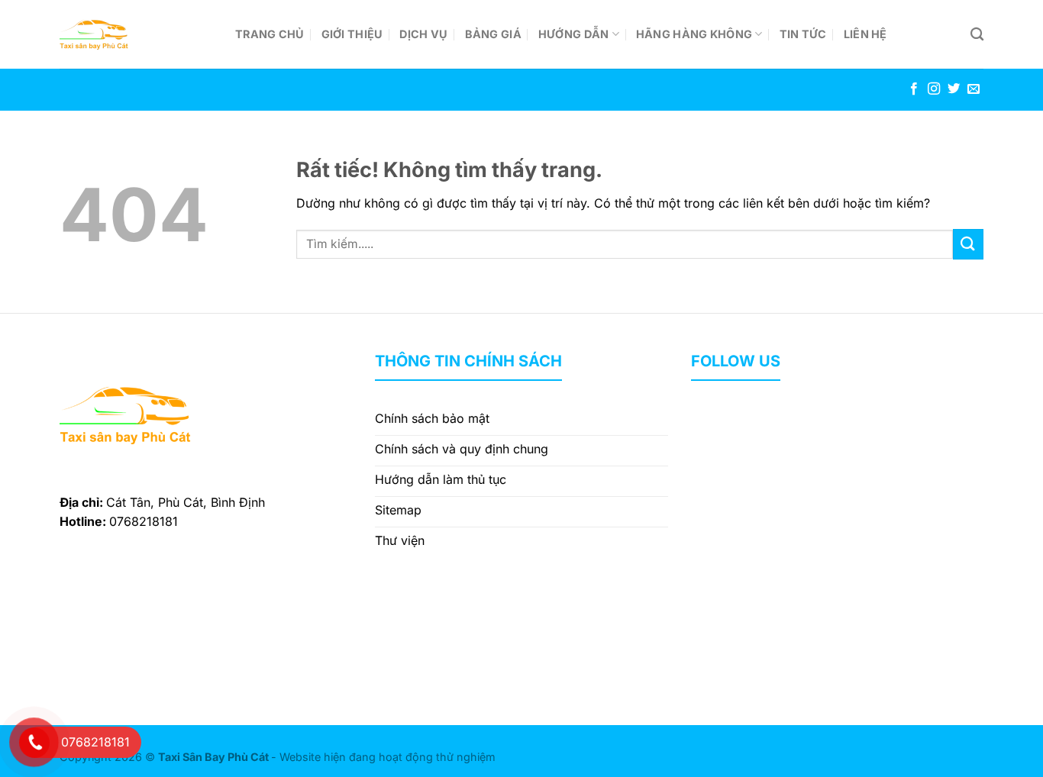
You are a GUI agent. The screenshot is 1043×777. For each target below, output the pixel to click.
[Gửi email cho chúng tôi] (973, 89)
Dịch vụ (423, 33)
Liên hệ (865, 33)
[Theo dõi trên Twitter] (954, 89)
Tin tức (803, 33)
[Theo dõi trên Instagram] (934, 89)
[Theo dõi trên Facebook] (914, 89)
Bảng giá (493, 33)
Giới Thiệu (352, 33)
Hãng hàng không (694, 33)
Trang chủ (270, 33)
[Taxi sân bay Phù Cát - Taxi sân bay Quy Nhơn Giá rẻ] (136, 34)
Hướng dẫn (573, 33)
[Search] (976, 34)
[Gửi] (968, 244)
